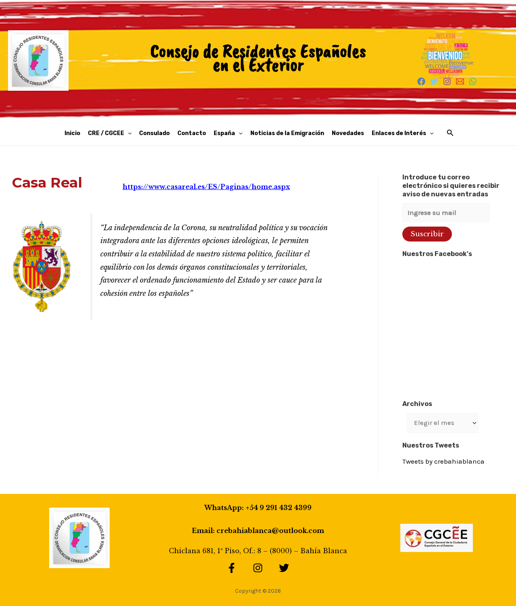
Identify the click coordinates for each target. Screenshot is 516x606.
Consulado (154, 133)
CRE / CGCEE (106, 133)
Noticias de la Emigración (287, 133)
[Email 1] (460, 81)
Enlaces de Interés (399, 133)
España (224, 133)
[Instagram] (447, 81)
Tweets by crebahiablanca (443, 461)
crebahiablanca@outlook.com (270, 531)
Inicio (72, 133)
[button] (127, 133)
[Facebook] (421, 81)
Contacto (191, 133)
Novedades (348, 133)
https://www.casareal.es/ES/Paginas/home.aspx (206, 187)
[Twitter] (434, 81)
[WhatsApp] (473, 81)
